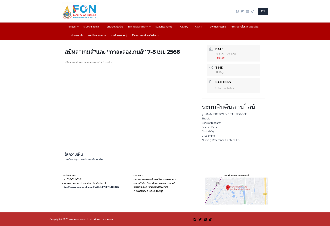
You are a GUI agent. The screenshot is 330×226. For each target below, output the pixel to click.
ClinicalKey (208, 131)
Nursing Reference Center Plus (220, 140)
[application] (77, 27)
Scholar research (212, 122)
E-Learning (208, 135)
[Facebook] (237, 11)
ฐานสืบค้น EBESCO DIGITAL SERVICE (224, 114)
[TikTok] (252, 11)
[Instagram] (247, 11)
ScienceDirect (210, 127)
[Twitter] (242, 11)
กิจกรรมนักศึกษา (226, 88)
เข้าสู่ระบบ (78, 159)
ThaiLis (206, 118)
